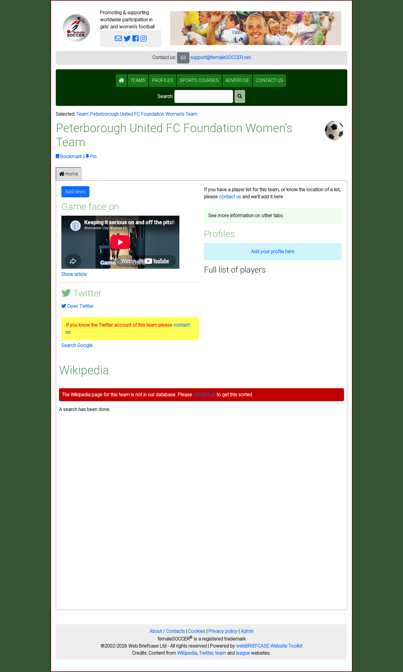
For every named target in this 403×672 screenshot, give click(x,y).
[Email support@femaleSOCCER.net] (118, 39)
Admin (247, 631)
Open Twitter (80, 306)
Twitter (206, 653)
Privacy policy (223, 631)
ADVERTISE (237, 80)
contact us (230, 196)
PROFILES (162, 80)
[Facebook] (135, 39)
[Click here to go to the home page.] (76, 28)
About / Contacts (167, 631)
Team (82, 114)
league (243, 653)
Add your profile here (272, 251)
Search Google (77, 345)
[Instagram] (143, 39)
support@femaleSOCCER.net (221, 57)
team (220, 653)
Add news (75, 191)
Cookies (196, 631)
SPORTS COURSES (199, 80)
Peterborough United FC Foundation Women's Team (143, 114)
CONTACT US (269, 80)
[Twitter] (127, 39)
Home (71, 174)
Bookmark (70, 156)
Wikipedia (187, 653)
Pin (92, 156)
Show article (74, 274)
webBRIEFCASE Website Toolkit (269, 646)
